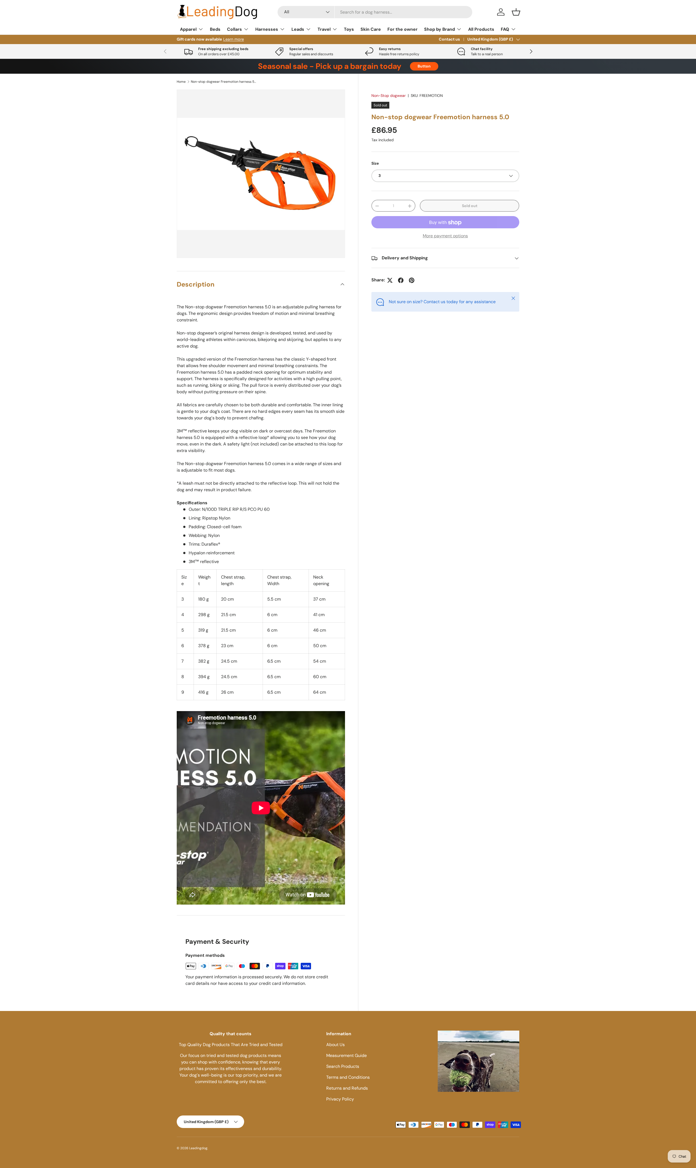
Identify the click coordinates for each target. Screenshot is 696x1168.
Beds (215, 29)
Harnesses (266, 29)
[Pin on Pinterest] (411, 280)
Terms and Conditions (348, 1077)
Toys (349, 29)
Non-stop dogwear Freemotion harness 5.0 (223, 81)
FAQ (505, 29)
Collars (234, 29)
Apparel (188, 29)
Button (424, 66)
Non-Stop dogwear (388, 95)
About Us (335, 1044)
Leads (297, 29)
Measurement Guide (346, 1055)
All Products (481, 29)
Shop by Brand (439, 29)
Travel (324, 29)
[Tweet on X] (389, 280)
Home (181, 81)
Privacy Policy (340, 1099)
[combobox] (375, 12)
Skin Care (371, 29)
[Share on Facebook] (400, 280)
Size (375, 163)
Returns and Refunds (347, 1088)
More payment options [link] (445, 236)
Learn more (233, 39)
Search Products (342, 1066)
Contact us (449, 39)
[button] (516, 12)
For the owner (402, 29)
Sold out (469, 205)
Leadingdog (198, 1148)
